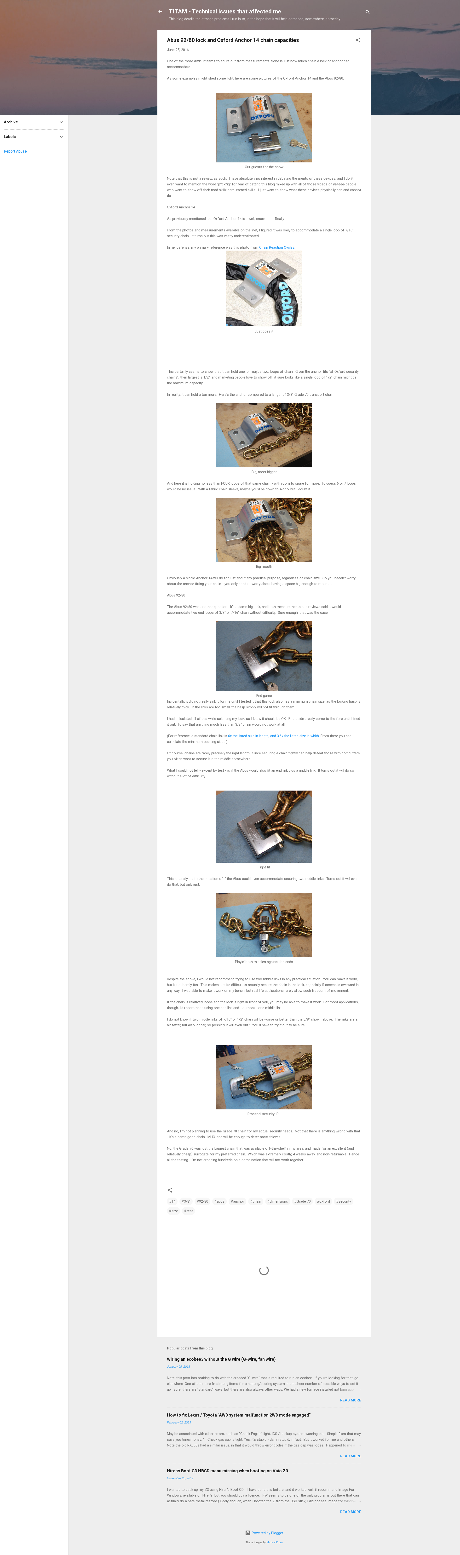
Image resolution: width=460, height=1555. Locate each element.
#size (173, 1211)
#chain (255, 1201)
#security (343, 1201)
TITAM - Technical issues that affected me (225, 11)
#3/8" (186, 1201)
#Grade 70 (302, 1201)
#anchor (237, 1201)
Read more (350, 1400)
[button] (358, 41)
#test (188, 1211)
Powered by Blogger (267, 1533)
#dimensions (277, 1201)
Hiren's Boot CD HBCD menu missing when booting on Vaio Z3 (227, 1470)
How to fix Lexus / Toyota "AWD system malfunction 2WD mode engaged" (238, 1414)
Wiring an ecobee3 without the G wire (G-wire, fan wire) (221, 1359)
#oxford (323, 1201)
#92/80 (202, 1201)
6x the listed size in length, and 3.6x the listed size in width (273, 736)
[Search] (368, 13)
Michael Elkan (274, 1542)
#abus (219, 1201)
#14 (172, 1201)
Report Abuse (15, 151)
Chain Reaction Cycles (276, 247)
